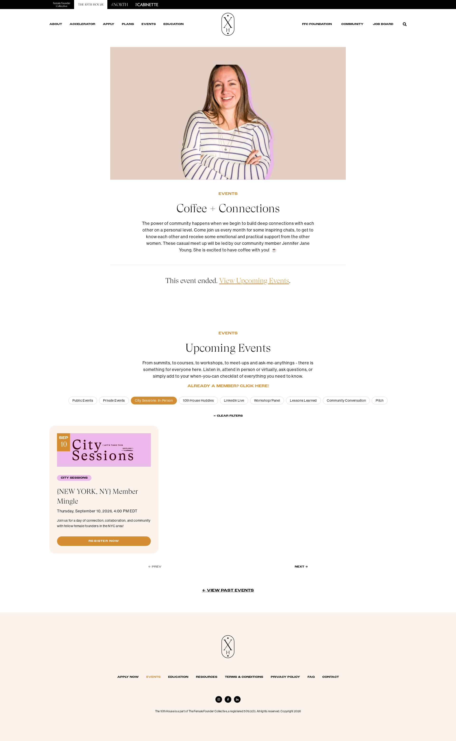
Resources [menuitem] (206, 677)
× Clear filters (228, 415)
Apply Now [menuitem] (128, 677)
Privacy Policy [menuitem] (285, 677)
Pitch (380, 400)
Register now (104, 541)
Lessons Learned (303, 400)
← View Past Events (228, 590)
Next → (301, 566)
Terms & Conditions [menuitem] (244, 677)
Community (352, 24)
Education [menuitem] (173, 24)
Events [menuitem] (149, 24)
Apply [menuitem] (108, 24)
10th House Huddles (198, 400)
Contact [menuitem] (330, 677)
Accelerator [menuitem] (82, 24)
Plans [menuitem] (128, 24)
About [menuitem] (55, 24)
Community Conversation (346, 400)
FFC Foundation (317, 24)
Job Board (383, 24)
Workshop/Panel (267, 400)
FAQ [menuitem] (311, 677)
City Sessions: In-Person (154, 400)
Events (228, 194)
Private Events (114, 400)
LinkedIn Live (234, 400)
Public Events (82, 400)
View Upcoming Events (254, 280)
